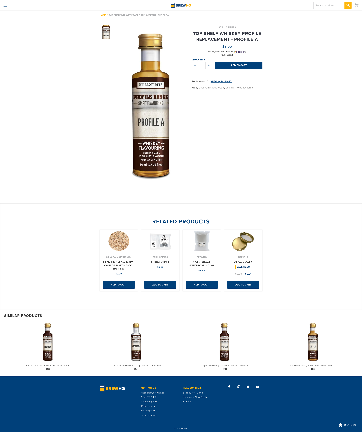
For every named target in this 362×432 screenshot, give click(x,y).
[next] (355, 347)
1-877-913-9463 (149, 397)
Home (103, 15)
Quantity (198, 59)
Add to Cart (119, 285)
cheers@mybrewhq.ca (152, 392)
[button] (227, 51)
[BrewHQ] (181, 5)
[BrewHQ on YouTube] (257, 387)
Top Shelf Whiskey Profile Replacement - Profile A (139, 15)
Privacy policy (148, 410)
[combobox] (332, 5)
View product (48, 345)
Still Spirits (227, 27)
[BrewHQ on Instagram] (238, 387)
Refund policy (148, 406)
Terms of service (149, 415)
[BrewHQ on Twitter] (248, 387)
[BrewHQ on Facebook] (229, 387)
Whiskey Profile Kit (221, 81)
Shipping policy (149, 401)
